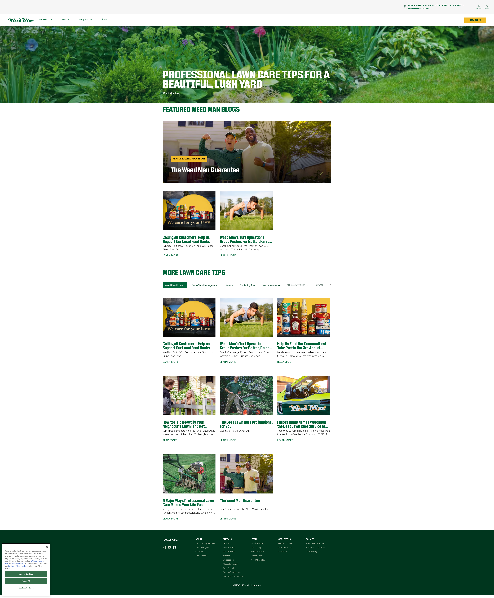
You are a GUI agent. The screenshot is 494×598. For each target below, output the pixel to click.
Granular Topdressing (232, 572)
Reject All (26, 581)
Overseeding (228, 560)
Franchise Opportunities (205, 544)
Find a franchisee (202, 556)
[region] (26, 569)
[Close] (47, 547)
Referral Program (202, 548)
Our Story (199, 552)
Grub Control (228, 568)
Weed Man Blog (257, 544)
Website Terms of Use (315, 544)
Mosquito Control (230, 564)
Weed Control (229, 548)
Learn (254, 539)
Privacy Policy (311, 552)
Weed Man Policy (258, 560)
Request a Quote (285, 544)
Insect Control (229, 552)
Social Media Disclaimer (315, 548)
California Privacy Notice (17, 566)
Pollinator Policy (257, 552)
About (199, 539)
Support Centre (257, 556)
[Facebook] (174, 547)
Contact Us (282, 552)
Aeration (226, 556)
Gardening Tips (247, 285)
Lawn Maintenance (271, 285)
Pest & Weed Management (205, 285)
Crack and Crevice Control (234, 576)
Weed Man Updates (174, 285)
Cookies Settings (26, 588)
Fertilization (227, 544)
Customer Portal (285, 548)
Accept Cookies (26, 574)
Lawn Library (256, 548)
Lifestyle (229, 285)
